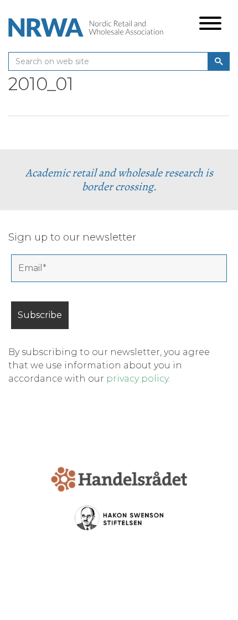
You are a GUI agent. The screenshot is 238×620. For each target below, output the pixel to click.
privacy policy (137, 378)
